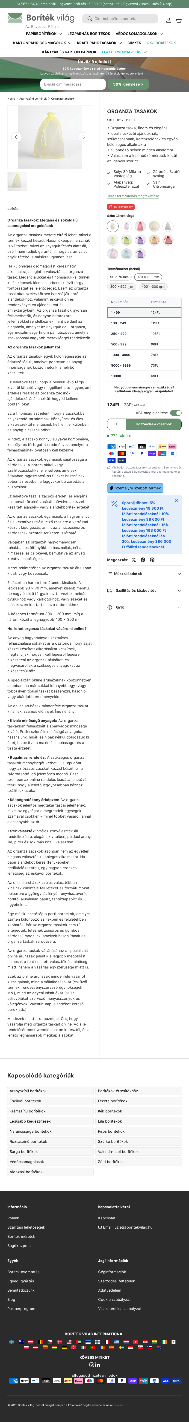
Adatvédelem (109, 1290)
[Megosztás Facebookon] (143, 559)
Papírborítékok (41, 33)
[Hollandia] (126, 1341)
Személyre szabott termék (138, 488)
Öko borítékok (161, 42)
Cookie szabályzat (114, 1299)
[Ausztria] (30, 1341)
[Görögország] (116, 1341)
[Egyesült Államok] (69, 1341)
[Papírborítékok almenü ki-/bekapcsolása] (60, 34)
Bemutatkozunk (21, 1290)
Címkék (134, 42)
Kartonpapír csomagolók (39, 42)
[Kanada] (173, 1341)
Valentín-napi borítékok (118, 1151)
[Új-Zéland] (159, 1347)
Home (11, 98)
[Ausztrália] (21, 1341)
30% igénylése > (128, 84)
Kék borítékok (110, 1111)
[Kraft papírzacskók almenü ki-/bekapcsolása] (120, 43)
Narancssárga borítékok (31, 1131)
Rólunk (13, 1218)
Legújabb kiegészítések (30, 1121)
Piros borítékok (111, 1131)
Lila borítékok (110, 1121)
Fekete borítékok (112, 1101)
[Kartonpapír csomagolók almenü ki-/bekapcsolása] (69, 43)
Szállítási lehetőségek (26, 1227)
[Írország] (164, 1341)
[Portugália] (92, 1347)
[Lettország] (35, 1347)
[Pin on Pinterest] (152, 559)
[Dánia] (59, 1341)
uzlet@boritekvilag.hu (133, 1227)
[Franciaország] (107, 1341)
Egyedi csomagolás (122, 52)
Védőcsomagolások (136, 33)
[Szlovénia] (150, 1347)
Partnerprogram (21, 1308)
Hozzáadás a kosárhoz (154, 424)
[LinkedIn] (97, 1365)
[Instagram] (91, 1365)
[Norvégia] (73, 1347)
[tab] (12, 209)
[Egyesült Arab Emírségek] (78, 1341)
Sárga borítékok (24, 1151)
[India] (154, 1341)
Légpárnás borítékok (89, 33)
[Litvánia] (45, 1347)
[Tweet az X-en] (133, 559)
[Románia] (102, 1347)
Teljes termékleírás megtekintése (133, 196)
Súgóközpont (19, 1245)
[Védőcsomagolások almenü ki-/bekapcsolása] (161, 34)
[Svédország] (121, 1347)
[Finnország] (97, 1341)
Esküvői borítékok (25, 1101)
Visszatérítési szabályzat (120, 1308)
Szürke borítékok (113, 1141)
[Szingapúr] (130, 1347)
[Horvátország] (145, 1341)
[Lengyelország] (26, 1347)
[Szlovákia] (140, 1347)
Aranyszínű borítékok (33, 98)
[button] (179, 20)
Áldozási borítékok (26, 1171)
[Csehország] (49, 1341)
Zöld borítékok (111, 1161)
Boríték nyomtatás (23, 1272)
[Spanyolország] (111, 1347)
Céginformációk (112, 1272)
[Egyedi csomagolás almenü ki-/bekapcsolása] (145, 52)
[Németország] (64, 1347)
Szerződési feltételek (116, 1281)
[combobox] (120, 18)
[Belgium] (40, 1341)
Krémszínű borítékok (28, 1111)
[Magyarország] (54, 1347)
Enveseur (119, 1405)
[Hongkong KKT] (135, 1341)
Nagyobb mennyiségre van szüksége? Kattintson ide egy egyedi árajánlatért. (144, 389)
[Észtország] (88, 1341)
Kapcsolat (106, 1218)
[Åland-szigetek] (11, 1341)
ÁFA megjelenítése (152, 413)
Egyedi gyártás (20, 1281)
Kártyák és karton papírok (69, 52)
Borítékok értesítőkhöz (118, 1091)
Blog (11, 1299)
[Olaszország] (83, 1347)
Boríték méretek (21, 1236)
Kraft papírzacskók (96, 42)
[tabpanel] (49, 627)
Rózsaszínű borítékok (28, 1141)
